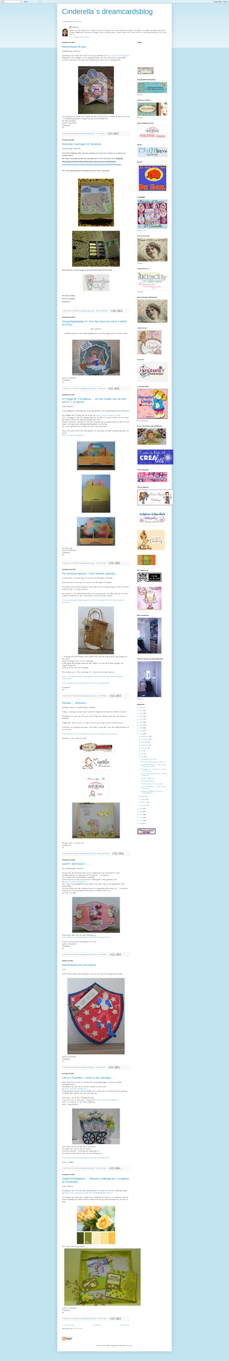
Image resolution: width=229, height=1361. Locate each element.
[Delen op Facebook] (115, 133)
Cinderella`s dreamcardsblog (107, 11)
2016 (141, 809)
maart (143, 799)
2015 (141, 812)
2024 (141, 713)
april (143, 796)
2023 (141, 716)
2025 (141, 711)
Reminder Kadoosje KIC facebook (81, 144)
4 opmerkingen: (102, 954)
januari (144, 805)
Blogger (130, 1346)
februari (144, 802)
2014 (141, 815)
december (145, 736)
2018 (141, 731)
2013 (141, 817)
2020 (141, 725)
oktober (144, 742)
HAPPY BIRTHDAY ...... (76, 864)
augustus (144, 748)
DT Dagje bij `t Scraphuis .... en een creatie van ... (153, 770)
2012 (141, 820)
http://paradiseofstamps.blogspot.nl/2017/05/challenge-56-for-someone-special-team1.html (93, 601)
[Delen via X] (113, 133)
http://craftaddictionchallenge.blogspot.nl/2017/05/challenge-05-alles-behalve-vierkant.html (92, 677)
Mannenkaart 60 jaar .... (75, 46)
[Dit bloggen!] (110, 133)
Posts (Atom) (78, 1328)
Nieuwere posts (68, 1325)
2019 (141, 728)
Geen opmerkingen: (102, 311)
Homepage (97, 1325)
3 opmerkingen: (101, 1168)
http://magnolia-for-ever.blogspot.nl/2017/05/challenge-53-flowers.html (89, 734)
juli (142, 751)
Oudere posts (124, 1325)
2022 (141, 719)
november (145, 739)
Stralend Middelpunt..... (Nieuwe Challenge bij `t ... (151, 792)
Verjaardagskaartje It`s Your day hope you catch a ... (153, 765)
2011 (141, 823)
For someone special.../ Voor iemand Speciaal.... (90, 573)
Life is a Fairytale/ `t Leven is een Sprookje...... (88, 1077)
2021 (141, 722)
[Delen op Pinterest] (117, 133)
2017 (141, 734)
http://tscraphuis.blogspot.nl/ (118, 55)
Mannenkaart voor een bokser (79, 964)
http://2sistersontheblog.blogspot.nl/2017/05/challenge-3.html (85, 683)
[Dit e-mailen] (108, 133)
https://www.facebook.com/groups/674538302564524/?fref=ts (88, 1193)
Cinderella (75, 27)
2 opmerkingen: (101, 1067)
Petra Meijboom (109, 153)
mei (142, 757)
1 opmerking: (100, 133)
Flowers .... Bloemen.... (75, 702)
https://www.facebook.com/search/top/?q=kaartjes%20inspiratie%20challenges (91, 164)
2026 (141, 708)
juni (142, 754)
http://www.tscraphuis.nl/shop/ (108, 415)
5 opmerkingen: (101, 563)
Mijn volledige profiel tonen (79, 37)
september (145, 745)
